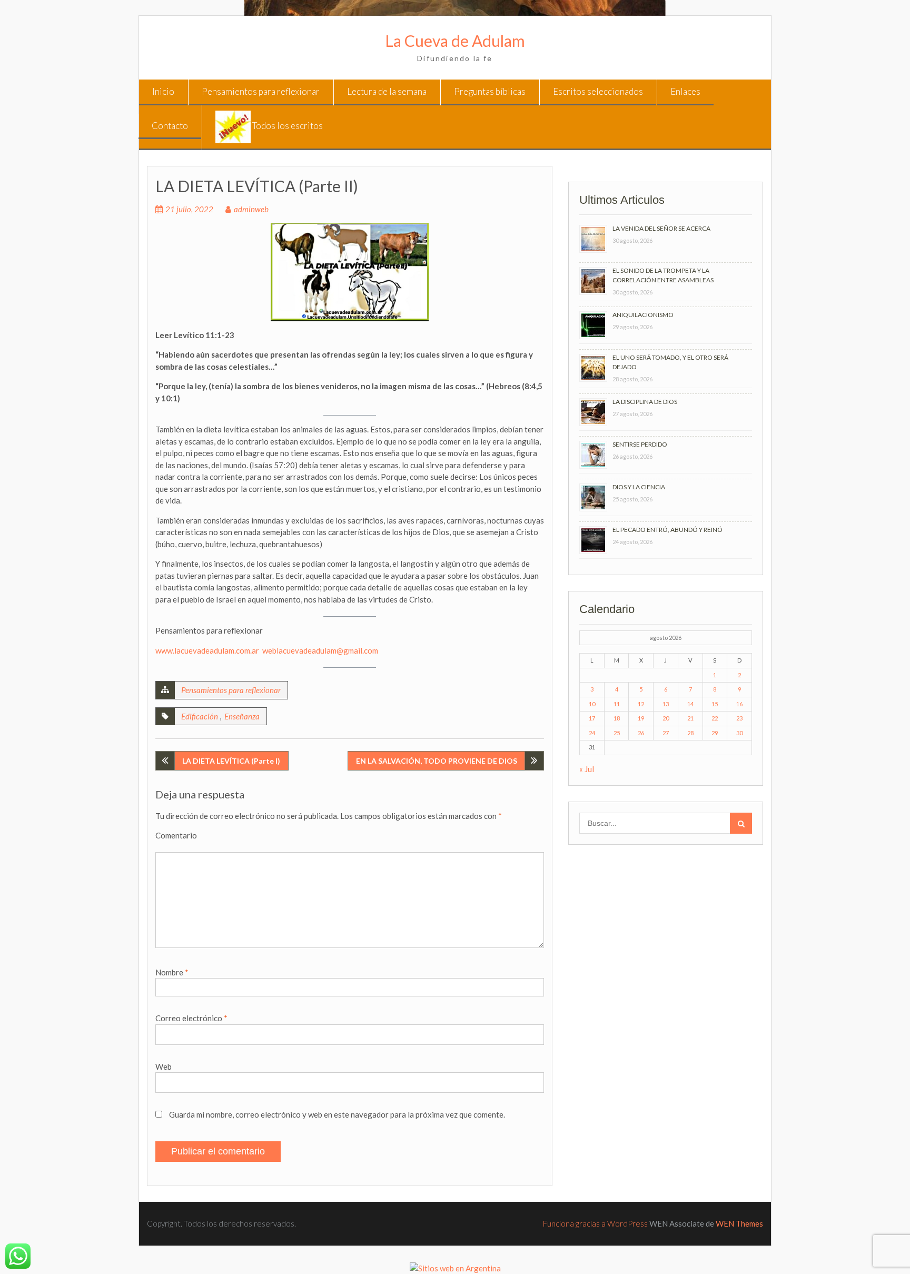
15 (714, 703)
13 (665, 703)
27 (665, 732)
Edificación (199, 716)
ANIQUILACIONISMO (643, 315)
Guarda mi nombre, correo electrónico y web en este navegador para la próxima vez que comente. (337, 1114)
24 (592, 732)
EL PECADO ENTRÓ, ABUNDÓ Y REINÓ (667, 530)
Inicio (163, 91)
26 (641, 732)
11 (617, 703)
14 (690, 703)
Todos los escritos (287, 125)
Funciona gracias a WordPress (595, 1223)
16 (739, 703)
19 (641, 718)
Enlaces (685, 91)
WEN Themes (739, 1223)
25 (617, 732)
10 (592, 703)
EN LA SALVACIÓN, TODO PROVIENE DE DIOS (436, 760)
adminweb (251, 209)
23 (739, 718)
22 (714, 718)
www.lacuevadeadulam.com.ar (207, 650)
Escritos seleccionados (598, 91)
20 (665, 718)
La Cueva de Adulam (455, 40)
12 (641, 703)
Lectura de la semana (387, 91)
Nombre (172, 972)
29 (714, 732)
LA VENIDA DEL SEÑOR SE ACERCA (661, 228)
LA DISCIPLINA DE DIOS (644, 402)
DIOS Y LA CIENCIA (638, 487)
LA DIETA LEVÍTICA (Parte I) (231, 760)
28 (690, 732)
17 (592, 718)
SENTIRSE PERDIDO (639, 444)
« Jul (586, 769)
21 (690, 718)
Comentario (176, 835)
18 (617, 718)
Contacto (170, 125)
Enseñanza (242, 716)
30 (739, 732)
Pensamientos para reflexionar (261, 91)
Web (163, 1066)
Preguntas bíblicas (490, 91)
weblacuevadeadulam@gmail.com (320, 650)
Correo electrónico (191, 1018)
